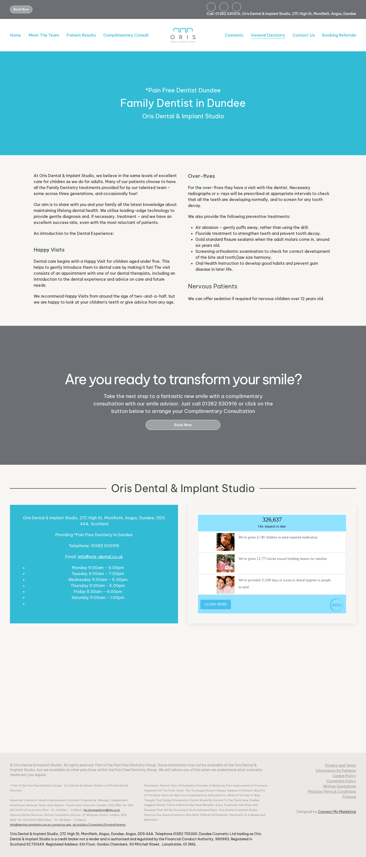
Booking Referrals (339, 35)
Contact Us (304, 35)
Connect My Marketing (337, 811)
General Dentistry (268, 35)
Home (15, 35)
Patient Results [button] (81, 35)
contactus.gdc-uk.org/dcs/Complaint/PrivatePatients (88, 824)
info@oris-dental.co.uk (100, 556)
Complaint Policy (341, 781)
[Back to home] (183, 35)
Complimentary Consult (126, 35)
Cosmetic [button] (234, 35)
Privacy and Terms (340, 765)
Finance (349, 796)
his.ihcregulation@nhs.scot (102, 810)
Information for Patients (336, 770)
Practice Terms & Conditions (332, 791)
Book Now (21, 9)
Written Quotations (339, 786)
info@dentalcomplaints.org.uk (30, 824)
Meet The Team (44, 35)
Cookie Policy (344, 776)
